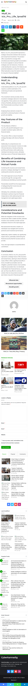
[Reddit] (17, 293)
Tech (8, 7)
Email (3, 428)
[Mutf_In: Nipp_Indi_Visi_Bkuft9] (7, 380)
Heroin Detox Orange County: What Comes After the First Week (17, 477)
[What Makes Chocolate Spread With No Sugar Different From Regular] (6, 496)
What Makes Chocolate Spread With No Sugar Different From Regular (18, 494)
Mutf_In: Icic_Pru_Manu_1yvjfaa (7, 371)
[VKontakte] (20, 293)
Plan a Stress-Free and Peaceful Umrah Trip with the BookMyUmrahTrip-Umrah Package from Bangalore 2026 (18, 584)
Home (4, 7)
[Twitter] (5, 293)
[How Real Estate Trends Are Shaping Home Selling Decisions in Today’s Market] (5, 597)
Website (3, 434)
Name (3, 423)
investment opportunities (14, 283)
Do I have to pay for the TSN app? (20, 370)
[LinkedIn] (8, 293)
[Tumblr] (11, 293)
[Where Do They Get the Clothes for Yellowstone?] (5, 606)
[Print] (2, 296)
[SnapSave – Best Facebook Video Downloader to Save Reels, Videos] (21, 380)
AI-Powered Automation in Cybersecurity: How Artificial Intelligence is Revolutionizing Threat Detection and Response (18, 564)
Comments (23, 454)
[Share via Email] (23, 293)
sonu (5, 20)
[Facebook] (2, 293)
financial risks (14, 280)
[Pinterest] (14, 293)
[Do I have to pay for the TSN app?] (21, 365)
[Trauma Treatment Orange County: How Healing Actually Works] (6, 470)
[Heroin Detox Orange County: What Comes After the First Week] (6, 478)
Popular (13, 454)
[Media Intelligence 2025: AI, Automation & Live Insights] (5, 575)
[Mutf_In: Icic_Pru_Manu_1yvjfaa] (7, 365)
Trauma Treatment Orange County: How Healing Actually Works (18, 470)
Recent (4, 454)
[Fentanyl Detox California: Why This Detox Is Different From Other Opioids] (6, 486)
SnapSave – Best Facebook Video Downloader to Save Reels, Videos (20, 388)
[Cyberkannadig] (10, 2)
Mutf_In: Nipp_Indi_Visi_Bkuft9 (7, 387)
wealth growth (14, 287)
